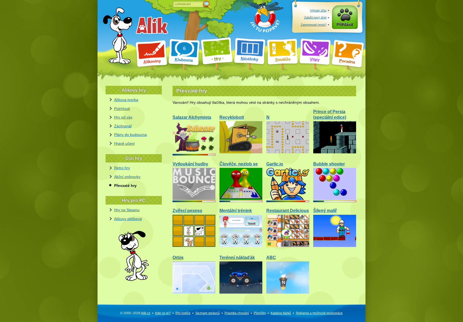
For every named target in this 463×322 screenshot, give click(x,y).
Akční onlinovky (127, 177)
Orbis (178, 257)
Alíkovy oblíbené (128, 219)
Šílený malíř (325, 210)
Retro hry (122, 168)
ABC (271, 257)
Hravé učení (124, 143)
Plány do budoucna (130, 134)
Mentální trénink (235, 210)
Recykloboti (231, 117)
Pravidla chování (237, 313)
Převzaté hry (125, 185)
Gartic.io (274, 164)
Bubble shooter (329, 164)
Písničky (260, 313)
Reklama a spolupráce (319, 313)
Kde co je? (163, 313)
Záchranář (123, 126)
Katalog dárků (281, 313)
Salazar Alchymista (192, 117)
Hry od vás (123, 117)
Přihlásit (345, 24)
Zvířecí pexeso (187, 210)
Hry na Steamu (127, 210)
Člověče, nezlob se (238, 164)
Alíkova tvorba (126, 100)
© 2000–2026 (135, 313)
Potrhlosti (122, 108)
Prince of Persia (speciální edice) (329, 114)
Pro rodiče (183, 313)
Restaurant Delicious (287, 210)
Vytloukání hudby (190, 164)
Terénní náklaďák (237, 257)
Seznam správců (207, 313)
